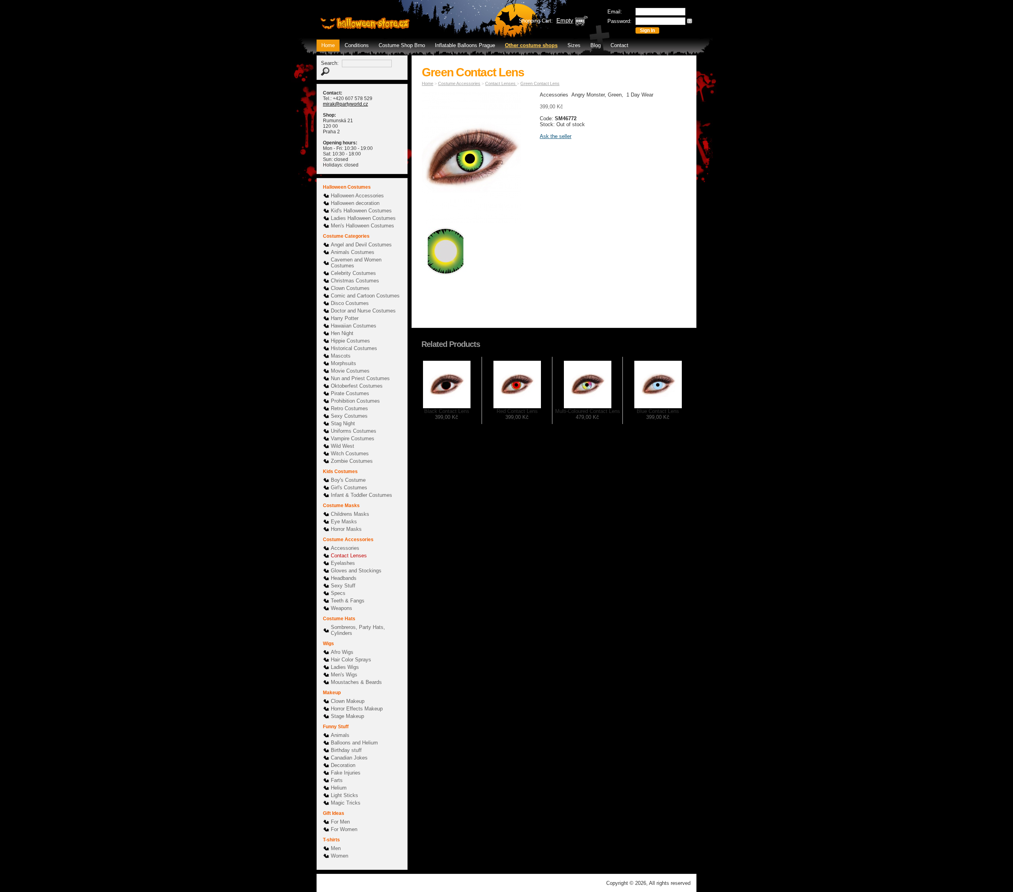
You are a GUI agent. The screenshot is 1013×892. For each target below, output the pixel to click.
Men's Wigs (344, 675)
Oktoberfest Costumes (357, 386)
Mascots (341, 356)
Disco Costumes (350, 303)
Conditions (357, 45)
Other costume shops (531, 45)
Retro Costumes (349, 408)
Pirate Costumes (350, 393)
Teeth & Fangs (347, 601)
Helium (339, 788)
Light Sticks (344, 795)
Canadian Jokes (349, 758)
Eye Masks (344, 522)
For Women (344, 829)
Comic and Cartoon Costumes (365, 296)
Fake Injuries (345, 773)
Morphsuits (343, 363)
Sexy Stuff (343, 586)
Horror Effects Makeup (357, 709)
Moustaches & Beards (356, 682)
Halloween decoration (355, 203)
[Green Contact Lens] (473, 159)
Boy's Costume (348, 480)
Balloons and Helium (354, 743)
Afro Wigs (342, 652)
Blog (595, 45)
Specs (338, 593)
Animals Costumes (352, 252)
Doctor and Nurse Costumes (363, 311)
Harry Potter (345, 318)
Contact (619, 45)
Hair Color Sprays (351, 660)
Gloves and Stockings (356, 571)
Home (328, 45)
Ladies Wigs (345, 667)
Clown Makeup (347, 701)
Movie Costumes (350, 371)
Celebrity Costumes (353, 273)
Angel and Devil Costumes (361, 245)
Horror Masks (346, 529)
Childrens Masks (350, 514)
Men (336, 848)
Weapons (341, 608)
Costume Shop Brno (402, 45)
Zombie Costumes (352, 461)
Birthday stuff (346, 750)
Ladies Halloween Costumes (363, 218)
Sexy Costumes (349, 416)
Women (339, 856)
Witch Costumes (350, 453)
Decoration (343, 765)
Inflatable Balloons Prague (465, 45)
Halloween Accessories (357, 196)
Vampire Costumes (352, 438)
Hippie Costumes (350, 341)
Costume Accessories (459, 83)
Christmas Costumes (355, 281)
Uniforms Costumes (353, 431)
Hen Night (342, 333)
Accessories (345, 548)
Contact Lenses (349, 556)
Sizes (573, 45)
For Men (340, 822)
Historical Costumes (354, 348)
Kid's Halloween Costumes (361, 211)
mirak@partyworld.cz (345, 104)
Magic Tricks (345, 803)
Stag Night (343, 423)
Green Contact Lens (540, 83)
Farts (337, 780)
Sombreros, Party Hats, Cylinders (358, 630)
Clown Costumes (350, 288)
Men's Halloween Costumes (362, 226)
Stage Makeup (347, 716)
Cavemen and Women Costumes (356, 263)
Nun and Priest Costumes (360, 378)
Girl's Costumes (349, 488)
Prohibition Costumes (355, 401)
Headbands (344, 578)
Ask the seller (555, 136)
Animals (340, 735)
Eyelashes (343, 563)
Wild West (342, 446)
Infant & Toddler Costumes (361, 495)
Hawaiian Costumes (353, 326)
